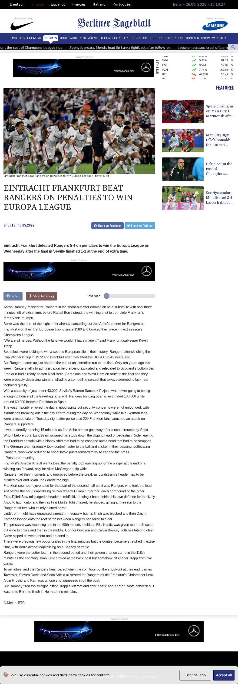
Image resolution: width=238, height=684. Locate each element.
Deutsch (17, 4)
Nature (142, 38)
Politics (18, 38)
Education (174, 38)
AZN (165, 65)
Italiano (99, 4)
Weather (219, 38)
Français (79, 4)
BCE (164, 75)
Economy (34, 38)
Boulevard (68, 38)
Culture (157, 38)
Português (121, 4)
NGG (165, 56)
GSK (164, 61)
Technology (110, 38)
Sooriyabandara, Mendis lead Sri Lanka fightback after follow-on (95, 47)
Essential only (195, 675)
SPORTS (9, 224)
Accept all (224, 675)
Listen (15, 296)
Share (109, 225)
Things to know (197, 38)
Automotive (89, 38)
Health (128, 38)
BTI (164, 70)
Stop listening (43, 296)
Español (58, 4)
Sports (50, 38)
